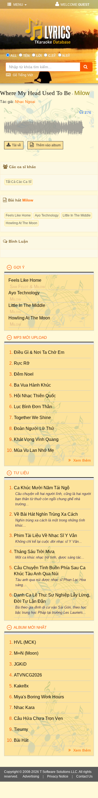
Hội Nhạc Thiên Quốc (35, 395)
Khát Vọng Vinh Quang (36, 439)
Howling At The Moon (21, 223)
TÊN (26, 56)
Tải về (16, 145)
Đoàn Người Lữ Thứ (34, 428)
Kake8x (21, 686)
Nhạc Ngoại (25, 101)
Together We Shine (32, 417)
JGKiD (20, 664)
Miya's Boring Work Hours (39, 697)
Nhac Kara (24, 707)
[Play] (9, 112)
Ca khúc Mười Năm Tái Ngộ (41, 487)
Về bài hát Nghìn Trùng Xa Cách (46, 514)
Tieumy (21, 729)
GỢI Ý (19, 267)
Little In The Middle (77, 215)
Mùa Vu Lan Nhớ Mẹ (34, 450)
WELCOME (74, 5)
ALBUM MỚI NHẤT (30, 627)
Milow (82, 93)
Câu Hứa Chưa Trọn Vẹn (38, 718)
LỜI (39, 56)
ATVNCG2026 (28, 675)
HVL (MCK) (25, 642)
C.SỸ (52, 56)
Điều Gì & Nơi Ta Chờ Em (39, 352)
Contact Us (84, 776)
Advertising (31, 776)
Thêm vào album (48, 145)
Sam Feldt (19, 286)
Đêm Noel (23, 374)
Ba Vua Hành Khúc (32, 385)
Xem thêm (81, 460)
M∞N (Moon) (26, 653)
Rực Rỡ (22, 363)
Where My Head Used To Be (35, 93)
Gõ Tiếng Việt (22, 75)
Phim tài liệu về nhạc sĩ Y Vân (45, 535)
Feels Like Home (18, 215)
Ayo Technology (47, 215)
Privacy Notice (57, 776)
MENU (18, 5)
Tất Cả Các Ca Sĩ (18, 182)
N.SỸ (66, 56)
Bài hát (21, 740)
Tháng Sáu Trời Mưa (34, 551)
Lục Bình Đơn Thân (33, 406)
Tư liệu (21, 473)
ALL (13, 56)
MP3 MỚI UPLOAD (30, 337)
